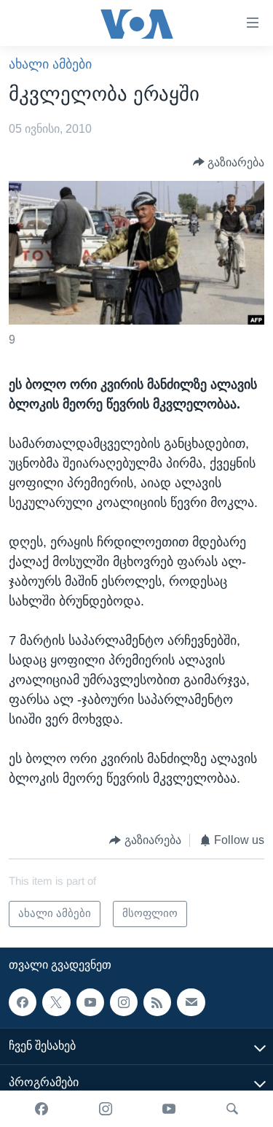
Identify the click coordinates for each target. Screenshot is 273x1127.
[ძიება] (232, 1109)
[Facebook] (41, 1109)
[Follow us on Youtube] (90, 1002)
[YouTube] (168, 1109)
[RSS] (157, 1002)
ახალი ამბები (50, 64)
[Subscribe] (191, 1002)
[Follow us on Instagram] (124, 1002)
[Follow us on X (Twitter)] (56, 1002)
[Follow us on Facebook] (22, 1002)
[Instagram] (105, 1109)
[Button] (229, 162)
